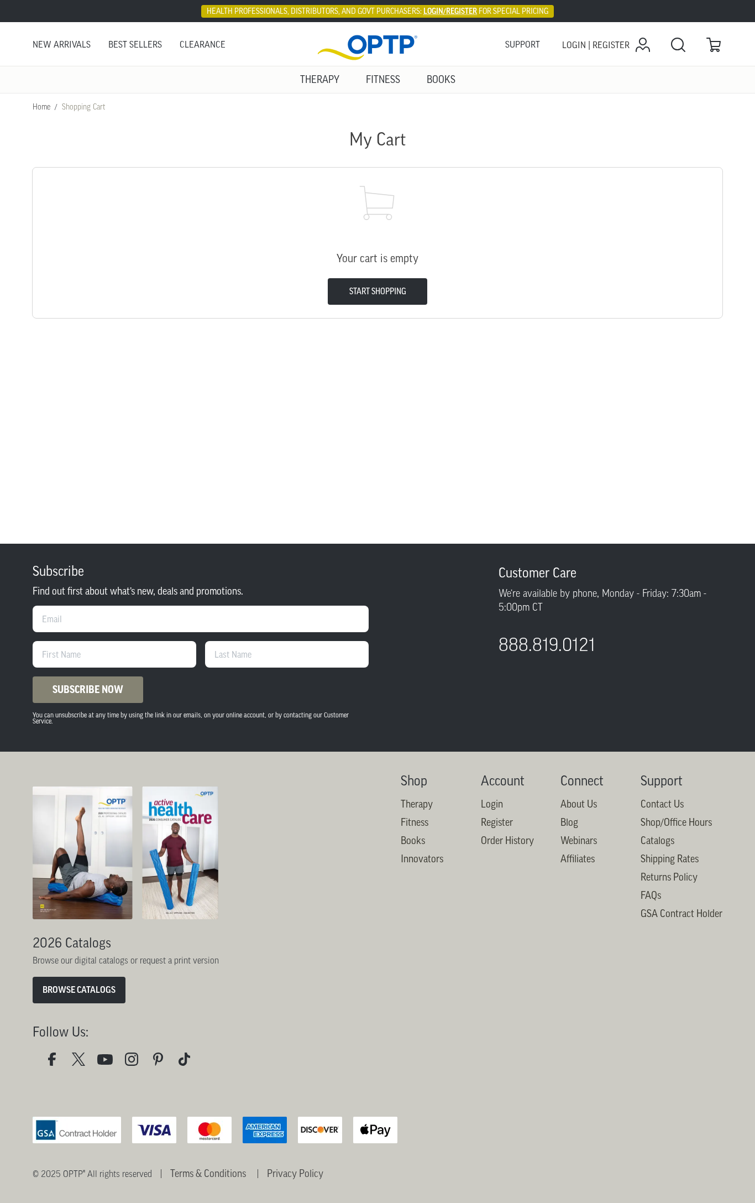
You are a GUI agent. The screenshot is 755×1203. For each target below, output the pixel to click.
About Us (578, 804)
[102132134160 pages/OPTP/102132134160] (56, 1061)
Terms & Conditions (208, 1173)
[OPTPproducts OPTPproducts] (83, 1061)
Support (522, 44)
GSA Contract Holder (681, 913)
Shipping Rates (670, 859)
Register (497, 822)
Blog (569, 822)
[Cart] (713, 45)
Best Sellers (135, 44)
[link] (377, 45)
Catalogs (657, 840)
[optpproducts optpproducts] (136, 1061)
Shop (414, 781)
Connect (582, 781)
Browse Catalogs (79, 990)
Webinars (578, 840)
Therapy (417, 804)
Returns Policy (669, 877)
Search (678, 45)
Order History (507, 840)
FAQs (651, 895)
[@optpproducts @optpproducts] (189, 1061)
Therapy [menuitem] (319, 79)
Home (41, 106)
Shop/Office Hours (676, 822)
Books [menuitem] (441, 79)
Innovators (422, 859)
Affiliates (577, 859)
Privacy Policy (295, 1173)
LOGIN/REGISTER (450, 11)
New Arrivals (62, 44)
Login (492, 804)
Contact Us (662, 804)
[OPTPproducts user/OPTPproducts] (109, 1061)
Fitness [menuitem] (383, 79)
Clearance (203, 44)
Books (413, 840)
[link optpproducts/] (162, 1061)
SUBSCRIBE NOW (88, 689)
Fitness (414, 822)
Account (503, 781)
